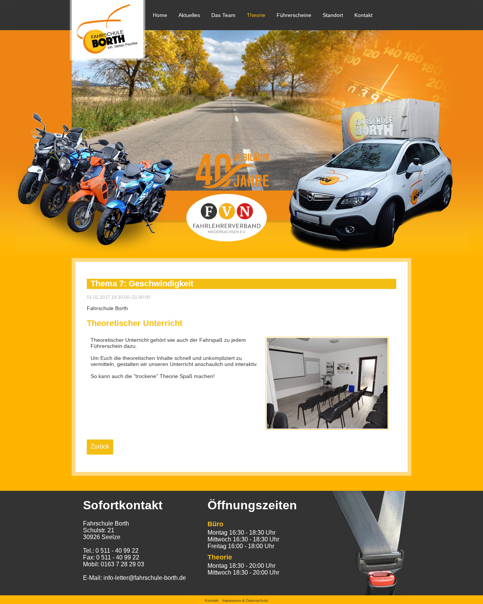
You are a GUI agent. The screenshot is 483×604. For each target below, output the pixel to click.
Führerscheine (294, 15)
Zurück (100, 446)
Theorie (256, 15)
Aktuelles (189, 15)
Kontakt (363, 15)
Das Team (223, 15)
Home (160, 15)
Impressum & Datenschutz (245, 600)
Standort (333, 15)
